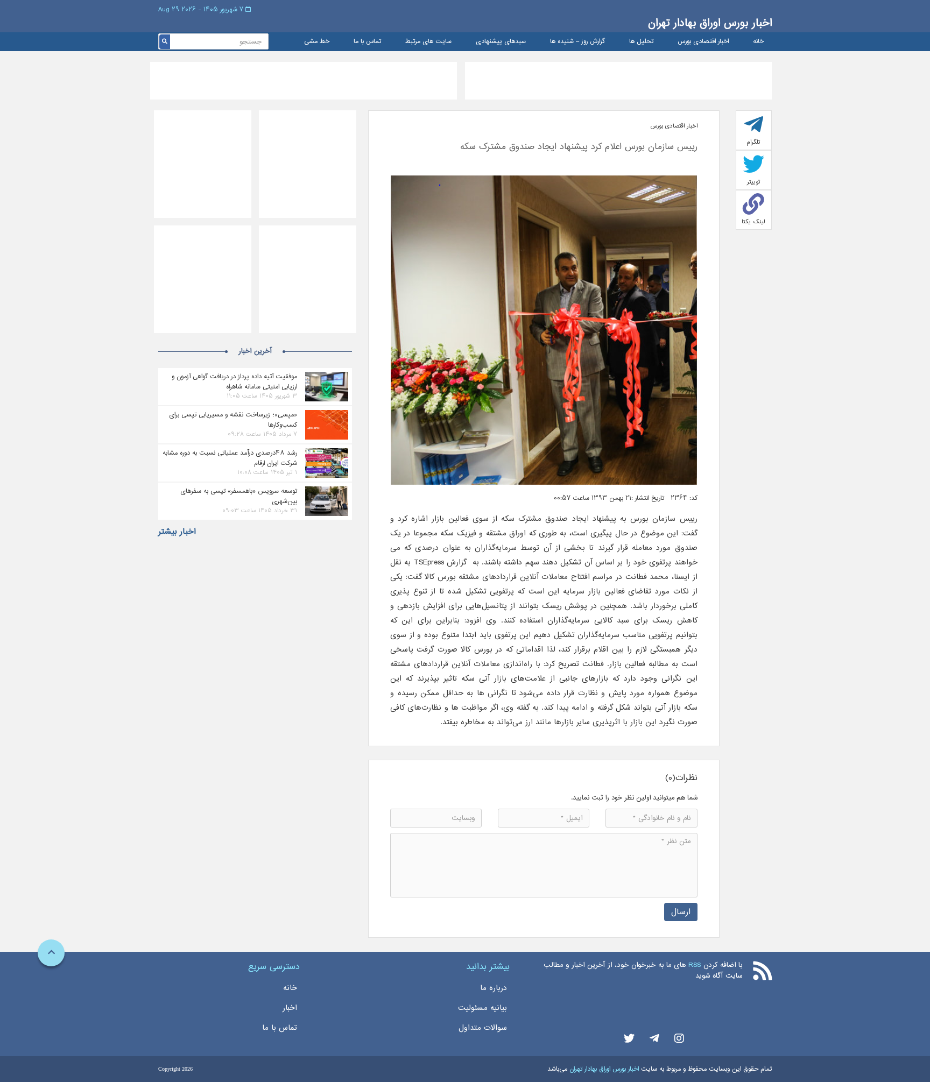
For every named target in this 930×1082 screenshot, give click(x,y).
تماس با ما (367, 42)
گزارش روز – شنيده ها (577, 42)
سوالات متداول (483, 1028)
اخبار (290, 1008)
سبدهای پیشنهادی (501, 42)
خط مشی (316, 42)
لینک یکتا (753, 221)
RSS (694, 965)
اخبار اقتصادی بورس (703, 42)
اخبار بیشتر (177, 531)
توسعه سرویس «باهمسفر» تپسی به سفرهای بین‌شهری (238, 496)
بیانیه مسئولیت (482, 1008)
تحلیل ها (641, 42)
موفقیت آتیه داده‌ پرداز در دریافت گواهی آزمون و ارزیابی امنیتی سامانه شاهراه (234, 381)
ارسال (681, 911)
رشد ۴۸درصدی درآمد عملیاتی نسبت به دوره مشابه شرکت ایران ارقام (230, 458)
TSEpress (429, 562)
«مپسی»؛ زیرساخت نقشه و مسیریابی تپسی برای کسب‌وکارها (233, 419)
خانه (758, 42)
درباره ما (493, 988)
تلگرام (753, 142)
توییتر (753, 181)
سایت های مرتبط (428, 42)
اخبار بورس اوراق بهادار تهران (710, 23)
